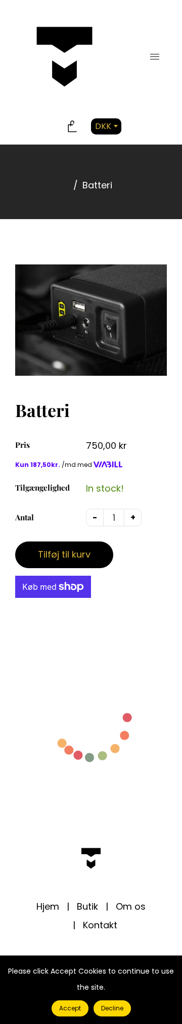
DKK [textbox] (103, 126)
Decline (112, 1008)
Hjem (47, 906)
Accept (70, 1008)
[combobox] (106, 126)
